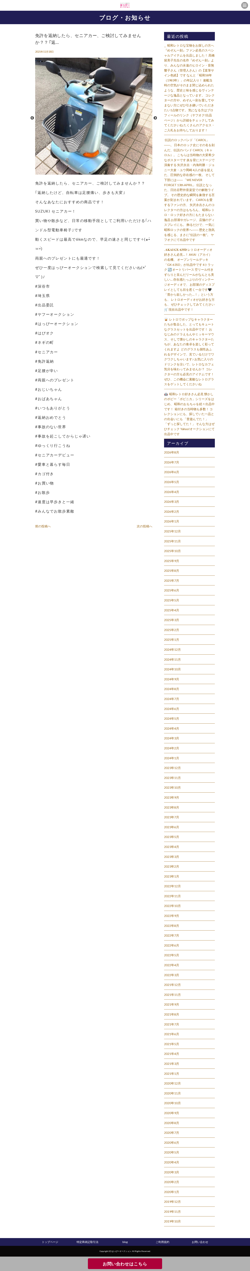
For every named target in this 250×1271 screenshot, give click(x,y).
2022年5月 (171, 955)
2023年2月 (171, 866)
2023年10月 (172, 787)
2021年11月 (172, 994)
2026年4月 (171, 492)
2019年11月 (172, 1211)
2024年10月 (172, 669)
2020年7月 (171, 1132)
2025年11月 (172, 541)
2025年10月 (172, 551)
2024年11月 (172, 659)
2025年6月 (171, 590)
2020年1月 (171, 1192)
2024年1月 (171, 758)
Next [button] (155, 118)
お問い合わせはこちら (125, 1263)
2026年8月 (171, 452)
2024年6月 (171, 709)
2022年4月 (171, 965)
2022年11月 (172, 896)
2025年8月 (171, 570)
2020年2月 (171, 1182)
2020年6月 (171, 1142)
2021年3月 (171, 1063)
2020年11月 (172, 1093)
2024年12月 (172, 649)
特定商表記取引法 (87, 1242)
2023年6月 (171, 827)
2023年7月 (171, 817)
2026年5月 (171, 482)
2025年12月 (172, 531)
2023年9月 (171, 797)
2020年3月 (171, 1172)
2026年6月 (171, 472)
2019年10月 (172, 1221)
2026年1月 (171, 521)
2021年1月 (171, 1073)
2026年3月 (171, 501)
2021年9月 (171, 1004)
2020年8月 (171, 1123)
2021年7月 (171, 1024)
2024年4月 (171, 728)
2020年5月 (171, 1152)
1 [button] (90, 173)
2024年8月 (171, 689)
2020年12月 (172, 1083)
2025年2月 (171, 630)
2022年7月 (171, 935)
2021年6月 (171, 1034)
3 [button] (98, 173)
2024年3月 (171, 738)
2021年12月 (172, 984)
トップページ (50, 1242)
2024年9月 (171, 679)
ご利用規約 (162, 1242)
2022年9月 (171, 915)
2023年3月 (171, 856)
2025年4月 (171, 610)
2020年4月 (171, 1162)
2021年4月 (171, 1053)
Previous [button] (32, 118)
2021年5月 (171, 1044)
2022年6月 (171, 945)
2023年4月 (171, 847)
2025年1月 (171, 639)
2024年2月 (171, 748)
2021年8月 (171, 1014)
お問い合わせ (200, 1242)
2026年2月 (171, 511)
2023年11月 (172, 778)
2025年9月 (171, 561)
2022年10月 (172, 906)
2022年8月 (171, 925)
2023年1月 (171, 876)
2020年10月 (172, 1103)
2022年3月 (171, 975)
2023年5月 (171, 837)
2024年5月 (171, 718)
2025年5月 (171, 600)
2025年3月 (171, 620)
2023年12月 (172, 768)
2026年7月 (171, 462)
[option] (93, 118)
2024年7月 (171, 699)
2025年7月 (171, 580)
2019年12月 (172, 1201)
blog (125, 1242)
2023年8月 (171, 807)
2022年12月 (172, 886)
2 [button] (94, 173)
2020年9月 (171, 1113)
